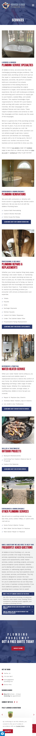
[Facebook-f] (14, 702)
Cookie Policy (20, 726)
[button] (2, 715)
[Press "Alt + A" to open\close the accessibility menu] (2, 733)
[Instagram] (17, 702)
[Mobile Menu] (33, 5)
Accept (8, 731)
